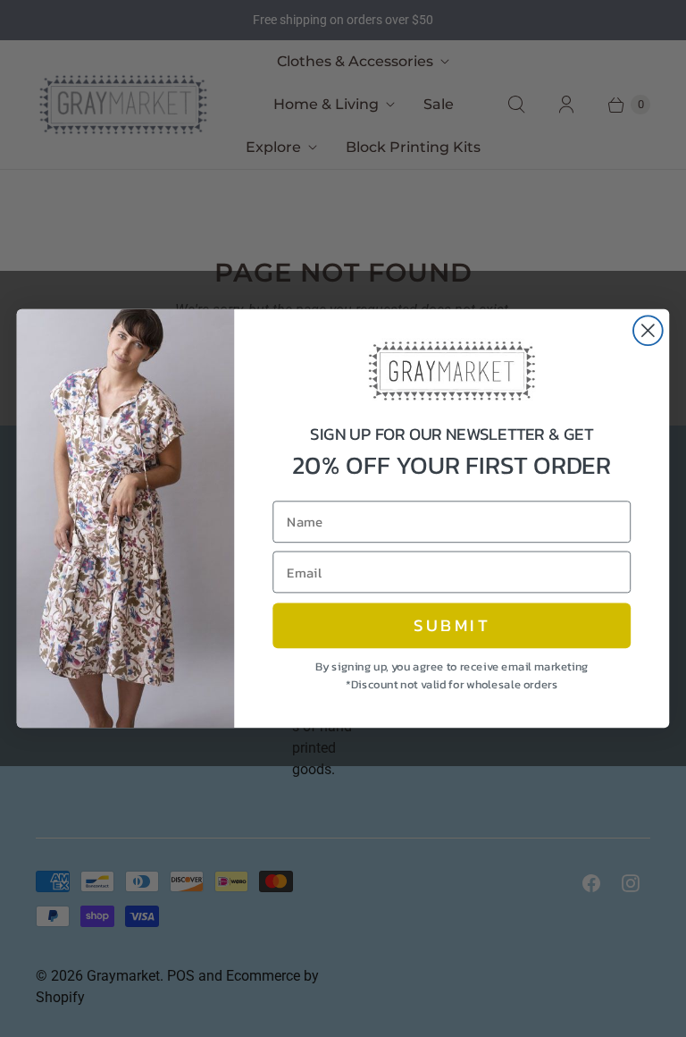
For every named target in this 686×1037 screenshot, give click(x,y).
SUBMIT (452, 625)
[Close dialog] (648, 330)
